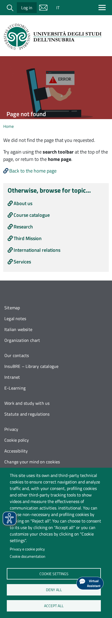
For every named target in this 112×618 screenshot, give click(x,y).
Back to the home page (33, 170)
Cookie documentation (27, 556)
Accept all (54, 605)
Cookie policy (16, 440)
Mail (43, 7)
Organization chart (22, 340)
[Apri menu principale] (103, 7)
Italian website (18, 329)
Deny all (54, 589)
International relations (37, 250)
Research (23, 226)
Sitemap (12, 307)
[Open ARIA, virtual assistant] (90, 583)
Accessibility (16, 451)
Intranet (12, 377)
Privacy (11, 429)
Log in (26, 7)
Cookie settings (53, 573)
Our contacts (16, 355)
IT (58, 7)
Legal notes (15, 318)
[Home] (53, 37)
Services (22, 261)
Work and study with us (26, 403)
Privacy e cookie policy (27, 549)
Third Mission (28, 238)
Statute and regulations (27, 414)
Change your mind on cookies (32, 461)
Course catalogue (32, 215)
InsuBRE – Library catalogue (31, 366)
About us (23, 203)
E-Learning (15, 388)
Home (8, 126)
